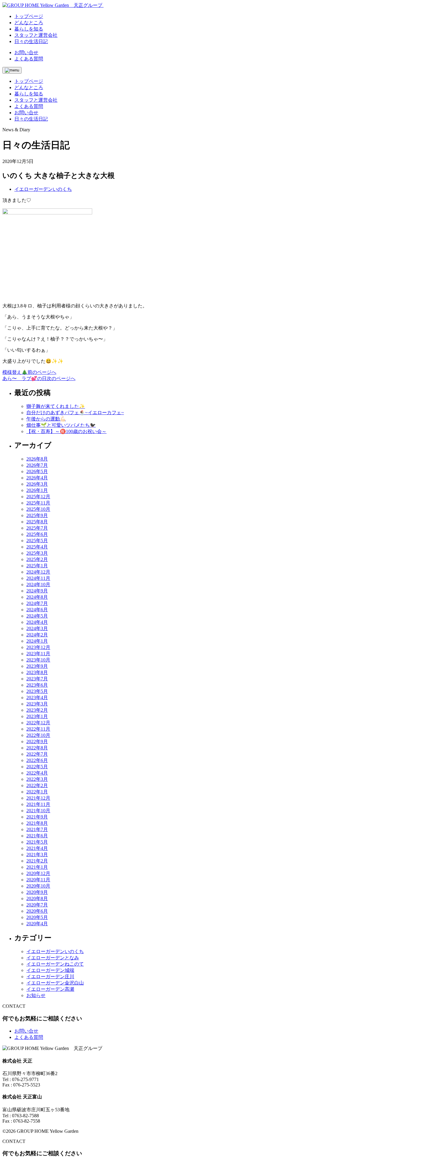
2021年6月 (37, 835)
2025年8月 (37, 521)
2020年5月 (37, 917)
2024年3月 (37, 628)
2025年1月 (37, 565)
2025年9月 (37, 515)
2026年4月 (37, 477)
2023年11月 (38, 653)
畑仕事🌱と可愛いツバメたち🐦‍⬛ (61, 425)
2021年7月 (37, 829)
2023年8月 (37, 672)
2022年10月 (38, 735)
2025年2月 (37, 559)
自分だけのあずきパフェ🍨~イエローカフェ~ (75, 412)
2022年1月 (37, 791)
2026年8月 (37, 458)
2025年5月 (37, 540)
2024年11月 (38, 578)
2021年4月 (37, 848)
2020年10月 (38, 885)
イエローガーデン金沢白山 (55, 982)
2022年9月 (37, 741)
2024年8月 (37, 597)
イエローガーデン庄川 (50, 976)
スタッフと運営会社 (35, 100)
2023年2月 (37, 710)
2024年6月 (37, 609)
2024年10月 (38, 584)
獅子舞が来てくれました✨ (55, 406)
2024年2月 (37, 634)
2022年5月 (37, 766)
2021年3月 (37, 854)
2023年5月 (37, 691)
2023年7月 (37, 678)
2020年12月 (38, 873)
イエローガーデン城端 (50, 970)
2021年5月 (37, 842)
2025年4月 (37, 546)
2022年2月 (37, 785)
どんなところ (28, 87)
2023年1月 (37, 716)
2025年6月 (37, 534)
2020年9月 (37, 892)
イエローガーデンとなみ (52, 957)
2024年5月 (37, 615)
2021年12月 (38, 798)
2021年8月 (37, 823)
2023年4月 (37, 697)
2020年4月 (37, 923)
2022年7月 (37, 754)
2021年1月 (37, 867)
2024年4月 (37, 622)
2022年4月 (37, 772)
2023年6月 (37, 685)
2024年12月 (38, 571)
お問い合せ (26, 52)
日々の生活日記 (31, 118)
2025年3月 (37, 553)
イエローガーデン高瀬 (50, 989)
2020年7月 (37, 904)
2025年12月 (38, 496)
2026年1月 (37, 490)
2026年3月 (37, 484)
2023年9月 (37, 666)
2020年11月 (38, 879)
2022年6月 (37, 760)
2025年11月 (38, 502)
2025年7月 (37, 528)
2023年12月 (38, 647)
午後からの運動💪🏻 (46, 418)
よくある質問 (28, 58)
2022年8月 (37, 747)
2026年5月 (37, 471)
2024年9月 (37, 590)
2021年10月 (38, 810)
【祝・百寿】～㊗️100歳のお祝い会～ (66, 431)
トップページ (28, 81)
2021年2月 (37, 860)
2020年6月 (37, 911)
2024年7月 (37, 603)
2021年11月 (38, 804)
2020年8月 (37, 898)
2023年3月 (37, 703)
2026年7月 (37, 465)
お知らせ (35, 995)
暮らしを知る (28, 93)
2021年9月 (37, 816)
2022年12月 (38, 722)
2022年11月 (38, 728)
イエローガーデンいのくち (43, 189)
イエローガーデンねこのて (55, 964)
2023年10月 (38, 659)
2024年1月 (37, 641)
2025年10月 (38, 509)
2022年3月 (37, 779)
